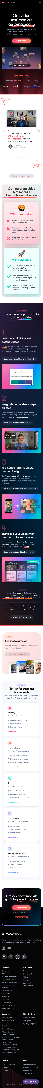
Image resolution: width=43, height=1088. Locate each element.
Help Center (6, 1026)
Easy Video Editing (9, 979)
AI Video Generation (9, 976)
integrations (19, 598)
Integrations (6, 1002)
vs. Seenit (5, 1067)
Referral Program (8, 1029)
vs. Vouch (5, 1070)
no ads (26, 547)
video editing (33, 595)
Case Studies (7, 1018)
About (25, 1060)
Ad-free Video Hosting (10, 982)
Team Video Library (9, 1005)
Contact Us (27, 1070)
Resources (6, 1014)
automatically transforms (17, 476)
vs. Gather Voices (8, 1064)
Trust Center (28, 1073)
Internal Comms (29, 980)
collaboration (8, 598)
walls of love (28, 542)
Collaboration (7, 999)
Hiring (25, 977)
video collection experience (23, 349)
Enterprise (27, 1021)
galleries (18, 542)
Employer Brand (29, 974)
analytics (28, 598)
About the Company (30, 1064)
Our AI (4, 347)
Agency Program (29, 1024)
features (19, 593)
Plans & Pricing (29, 1014)
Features (5, 967)
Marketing (27, 971)
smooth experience (20, 417)
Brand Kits (6, 996)
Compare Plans (29, 1018)
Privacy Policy (22, 1084)
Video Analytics (8, 1008)
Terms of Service (34, 1084)
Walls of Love (7, 990)
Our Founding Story (30, 1067)
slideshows (6, 544)
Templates (6, 993)
